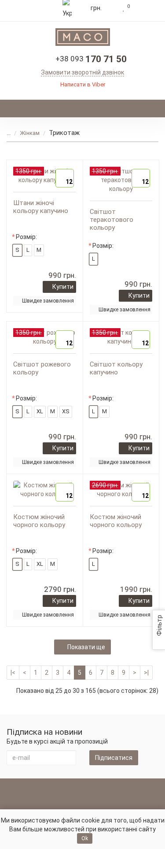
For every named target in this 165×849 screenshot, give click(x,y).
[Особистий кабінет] (146, 8)
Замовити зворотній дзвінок (82, 72)
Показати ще (86, 647)
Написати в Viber (82, 84)
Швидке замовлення (48, 301)
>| (146, 672)
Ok (84, 838)
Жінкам (30, 133)
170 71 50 (91, 59)
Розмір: (26, 236)
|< (13, 672)
